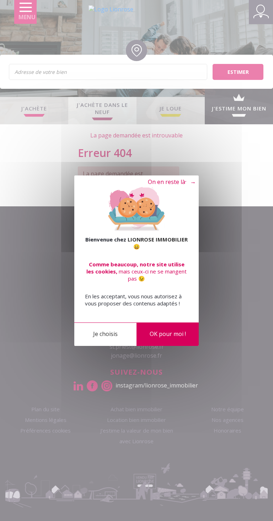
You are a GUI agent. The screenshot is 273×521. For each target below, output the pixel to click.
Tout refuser (168, 182)
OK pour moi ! (168, 334)
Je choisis (105, 334)
